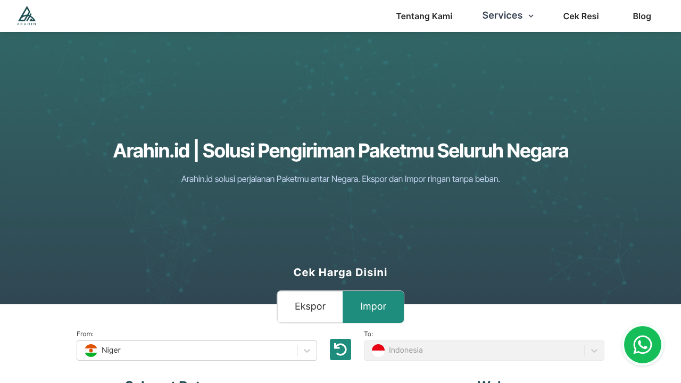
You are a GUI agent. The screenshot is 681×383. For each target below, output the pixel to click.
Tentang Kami (424, 16)
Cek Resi (581, 16)
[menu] (424, 16)
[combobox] (83, 350)
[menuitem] (424, 16)
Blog (642, 16)
